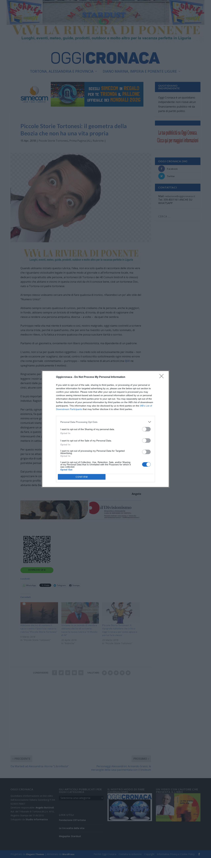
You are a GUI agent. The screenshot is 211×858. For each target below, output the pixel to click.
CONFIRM (82, 477)
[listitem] (105, 422)
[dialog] (105, 429)
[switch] (146, 429)
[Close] (162, 377)
